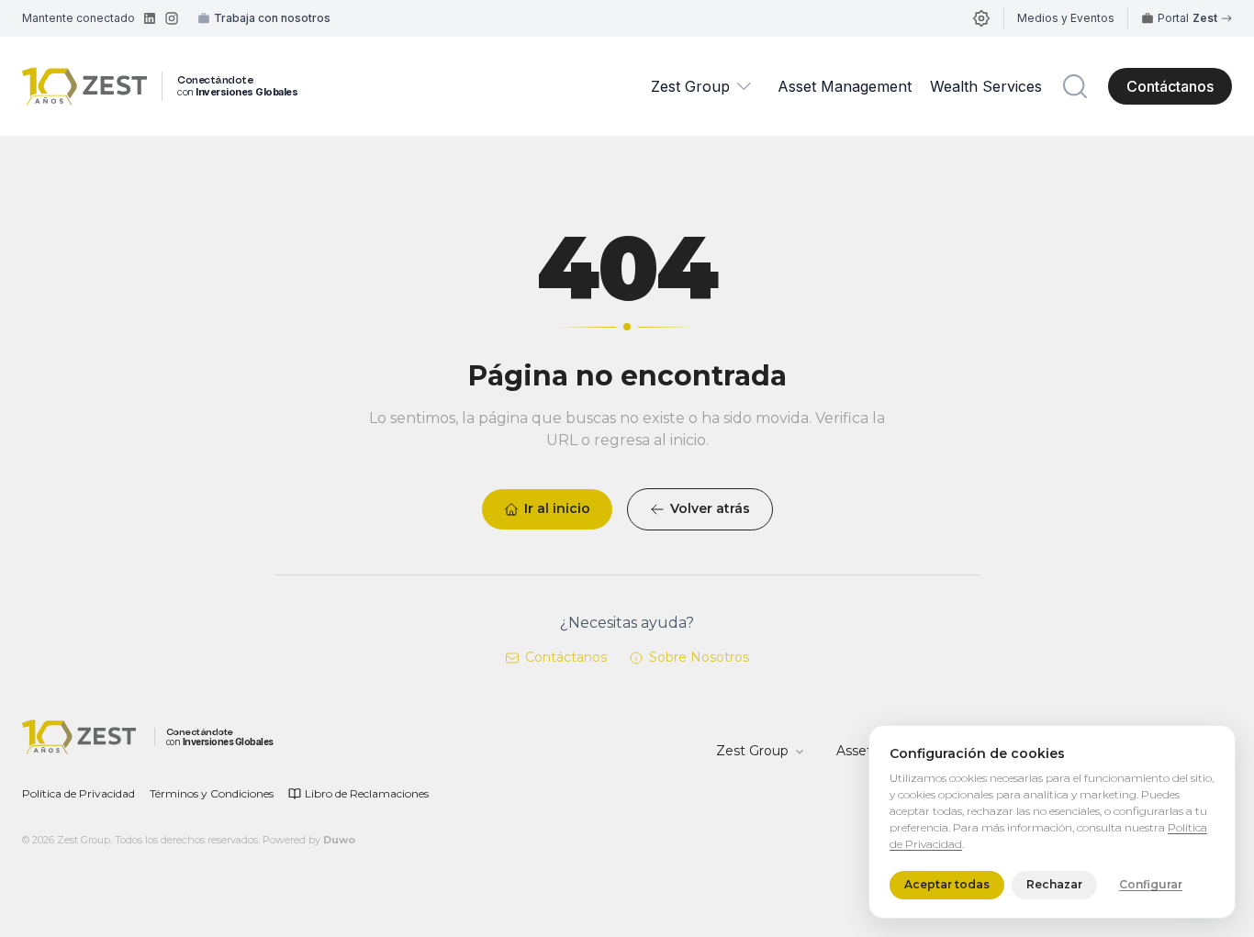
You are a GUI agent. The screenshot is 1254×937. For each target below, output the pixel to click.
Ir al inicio (557, 508)
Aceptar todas (947, 885)
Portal (1187, 18)
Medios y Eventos (1065, 18)
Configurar (1150, 885)
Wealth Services (986, 86)
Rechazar (1054, 885)
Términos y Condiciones (212, 793)
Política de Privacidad (78, 793)
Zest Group (690, 86)
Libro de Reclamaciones (367, 793)
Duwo (339, 839)
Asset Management (845, 86)
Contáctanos (1170, 86)
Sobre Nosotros (699, 657)
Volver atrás (710, 508)
